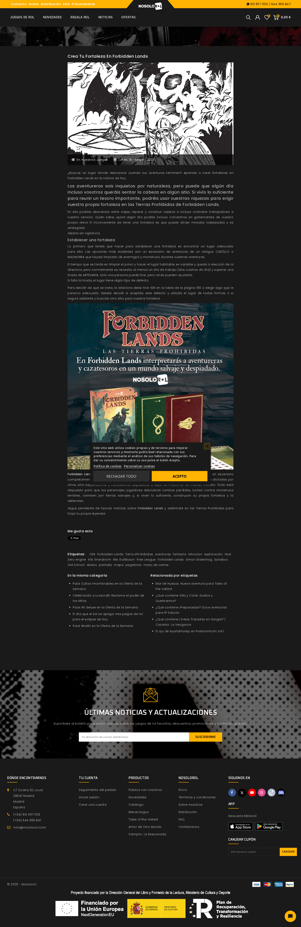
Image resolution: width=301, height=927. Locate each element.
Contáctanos (189, 827)
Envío (183, 790)
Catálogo (136, 805)
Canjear (288, 851)
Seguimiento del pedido (97, 790)
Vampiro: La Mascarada (147, 834)
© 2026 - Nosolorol (21, 884)
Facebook (232, 792)
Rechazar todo (121, 476)
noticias (119, 508)
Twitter (242, 793)
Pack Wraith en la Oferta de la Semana (103, 626)
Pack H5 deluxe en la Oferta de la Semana (105, 607)
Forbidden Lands (150, 508)
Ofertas (128, 17)
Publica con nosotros (145, 790)
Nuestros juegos (95, 160)
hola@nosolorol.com (29, 827)
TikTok (271, 792)
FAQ (66, 4)
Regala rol (79, 17)
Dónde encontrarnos (26, 778)
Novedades (52, 17)
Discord (281, 792)
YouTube (252, 792)
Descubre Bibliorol (242, 816)
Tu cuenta (88, 778)
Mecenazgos (139, 812)
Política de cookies (108, 466)
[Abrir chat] (290, 916)
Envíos (34, 4)
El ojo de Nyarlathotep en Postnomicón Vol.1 (190, 631)
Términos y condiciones (197, 797)
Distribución (51, 4)
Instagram (262, 792)
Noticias (105, 17)
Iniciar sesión (89, 797)
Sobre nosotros (191, 805)
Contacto (19, 4)
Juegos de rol (22, 17)
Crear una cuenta (92, 805)
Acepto (180, 476)
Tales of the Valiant (143, 819)
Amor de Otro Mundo (145, 827)
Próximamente (83, 4)
